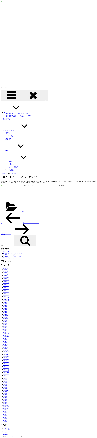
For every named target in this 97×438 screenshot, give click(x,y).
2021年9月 (6, 356)
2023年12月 (6, 315)
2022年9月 (6, 338)
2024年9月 (6, 302)
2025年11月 (6, 281)
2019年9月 (6, 391)
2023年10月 (6, 318)
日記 (7, 132)
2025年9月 (6, 284)
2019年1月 (6, 403)
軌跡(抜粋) (6, 118)
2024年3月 (6, 311)
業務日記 (8, 133)
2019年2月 (6, 402)
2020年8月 (6, 375)
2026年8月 (6, 268)
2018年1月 (6, 421)
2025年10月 (6, 283)
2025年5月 (6, 290)
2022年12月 (6, 333)
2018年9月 (6, 409)
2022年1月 (6, 350)
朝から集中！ (6, 252)
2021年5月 (6, 362)
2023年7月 (6, 323)
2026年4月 (6, 274)
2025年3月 (6, 293)
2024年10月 (6, 301)
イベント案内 (9, 135)
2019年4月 (6, 399)
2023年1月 (6, 332)
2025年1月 (6, 296)
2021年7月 (6, 359)
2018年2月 (6, 420)
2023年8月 (6, 321)
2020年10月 (6, 372)
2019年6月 (6, 396)
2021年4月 (6, 363)
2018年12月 (6, 405)
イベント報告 (9, 136)
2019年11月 (6, 388)
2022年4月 (6, 345)
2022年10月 (6, 336)
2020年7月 (6, 377)
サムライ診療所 (13, 167)
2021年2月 (6, 366)
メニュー (45, 100)
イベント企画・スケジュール (16, 166)
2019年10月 (6, 390)
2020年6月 (6, 378)
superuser (14, 173)
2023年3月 (6, 329)
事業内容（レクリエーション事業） (15, 116)
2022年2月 (6, 348)
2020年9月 (6, 374)
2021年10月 (6, 354)
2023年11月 (6, 317)
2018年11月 (6, 406)
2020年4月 (6, 381)
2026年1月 (6, 278)
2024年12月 (6, 298)
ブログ (10, 163)
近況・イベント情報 (8, 130)
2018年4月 (6, 417)
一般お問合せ (6, 139)
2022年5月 (6, 344)
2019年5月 (6, 397)
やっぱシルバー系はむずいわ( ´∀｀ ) (12, 253)
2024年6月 (6, 306)
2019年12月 (6, 387)
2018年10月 (6, 408)
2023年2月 (6, 330)
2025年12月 (6, 280)
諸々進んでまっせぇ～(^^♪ (10, 257)
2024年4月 (6, 309)
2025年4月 (6, 292)
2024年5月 (6, 308)
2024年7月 (6, 305)
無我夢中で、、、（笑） (9, 255)
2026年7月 (6, 269)
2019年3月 (6, 400)
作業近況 (11, 164)
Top (4, 112)
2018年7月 (6, 412)
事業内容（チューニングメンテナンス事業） (17, 113)
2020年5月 (6, 380)
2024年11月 (6, 299)
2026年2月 (6, 277)
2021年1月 (6, 368)
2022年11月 (6, 335)
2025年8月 (6, 286)
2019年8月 (6, 393)
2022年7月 (6, 341)
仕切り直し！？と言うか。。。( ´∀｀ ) (13, 256)
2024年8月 (6, 303)
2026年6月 (6, 271)
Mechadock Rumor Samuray (13, 436)
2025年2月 (6, 295)
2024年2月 (6, 312)
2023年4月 (6, 327)
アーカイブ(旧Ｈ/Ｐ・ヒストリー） (15, 169)
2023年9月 (6, 320)
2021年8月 (6, 357)
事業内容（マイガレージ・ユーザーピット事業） (18, 115)
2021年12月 (6, 351)
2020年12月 (6, 369)
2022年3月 (6, 347)
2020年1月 (6, 385)
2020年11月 (6, 371)
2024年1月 (6, 314)
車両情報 (8, 138)
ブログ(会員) (9, 161)
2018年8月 (6, 411)
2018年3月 (6, 418)
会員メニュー (6, 150)
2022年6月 (6, 342)
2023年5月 (6, 326)
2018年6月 (6, 414)
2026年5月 (6, 272)
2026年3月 (6, 275)
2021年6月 (6, 360)
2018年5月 (6, 415)
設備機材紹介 (6, 119)
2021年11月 (6, 353)
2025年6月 (6, 289)
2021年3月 (6, 365)
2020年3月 (6, 382)
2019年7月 (6, 394)
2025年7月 (6, 287)
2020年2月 (6, 384)
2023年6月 (6, 324)
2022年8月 (6, 339)
